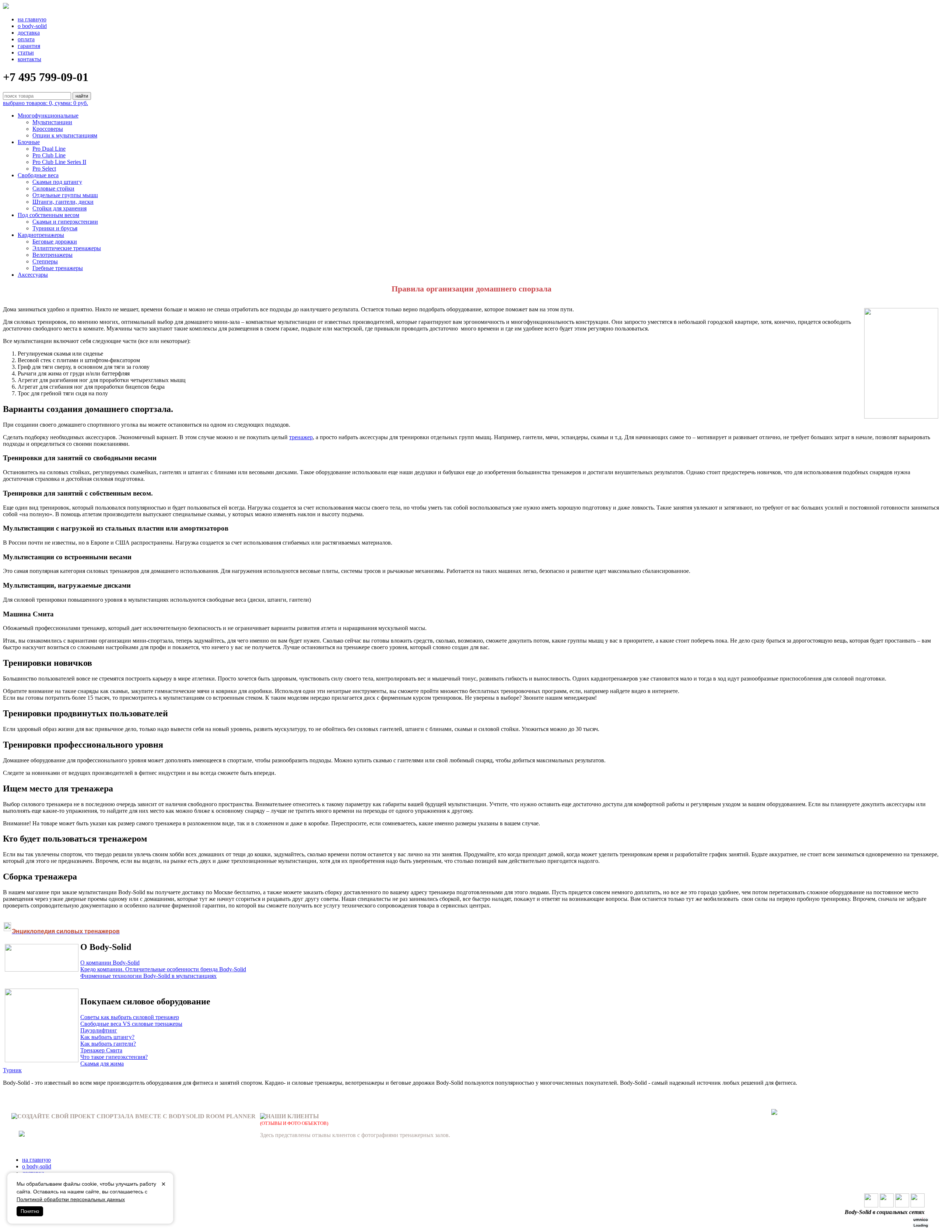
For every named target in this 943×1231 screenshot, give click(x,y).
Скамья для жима (102, 1063)
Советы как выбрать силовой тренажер (129, 1017)
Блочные (29, 142)
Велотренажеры (52, 255)
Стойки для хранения (59, 208)
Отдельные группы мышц (65, 195)
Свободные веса (38, 175)
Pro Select (44, 168)
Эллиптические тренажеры (66, 248)
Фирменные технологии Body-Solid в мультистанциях (148, 976)
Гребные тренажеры (57, 268)
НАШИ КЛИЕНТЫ (292, 1116)
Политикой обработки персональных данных (71, 1199)
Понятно (30, 1211)
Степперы (45, 261)
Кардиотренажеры (41, 235)
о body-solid (32, 26)
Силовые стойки (53, 188)
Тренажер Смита (101, 1050)
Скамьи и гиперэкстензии (65, 221)
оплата (26, 39)
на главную (32, 19)
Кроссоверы (47, 129)
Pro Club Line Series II (59, 162)
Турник (12, 1070)
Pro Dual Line (49, 149)
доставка (29, 32)
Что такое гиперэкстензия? (114, 1057)
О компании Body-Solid (110, 962)
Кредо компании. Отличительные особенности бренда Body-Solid (163, 969)
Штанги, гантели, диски (63, 202)
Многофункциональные (48, 115)
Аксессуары (33, 275)
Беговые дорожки (54, 241)
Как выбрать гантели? (108, 1044)
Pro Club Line (49, 155)
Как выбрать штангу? (107, 1037)
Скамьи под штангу (57, 182)
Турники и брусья (54, 228)
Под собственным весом (48, 215)
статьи (26, 52)
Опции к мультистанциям (64, 135)
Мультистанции (52, 122)
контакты (29, 59)
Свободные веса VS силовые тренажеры (131, 1024)
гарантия (29, 46)
